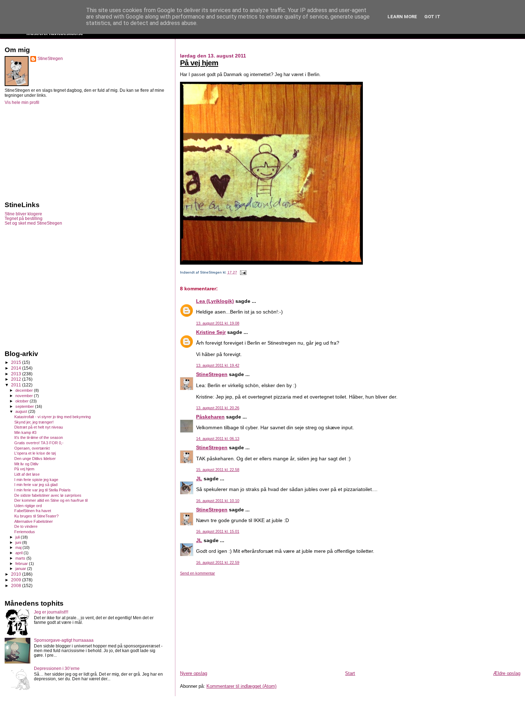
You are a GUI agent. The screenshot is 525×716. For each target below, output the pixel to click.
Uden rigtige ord (28, 506)
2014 (16, 368)
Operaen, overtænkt (32, 448)
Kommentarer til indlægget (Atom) (241, 686)
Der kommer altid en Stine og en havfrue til (51, 500)
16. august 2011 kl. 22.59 (217, 562)
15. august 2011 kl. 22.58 (217, 469)
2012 (16, 379)
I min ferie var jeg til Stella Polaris (42, 490)
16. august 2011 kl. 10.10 (217, 501)
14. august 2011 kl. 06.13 (217, 438)
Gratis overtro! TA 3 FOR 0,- (39, 443)
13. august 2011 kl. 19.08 (217, 323)
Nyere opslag (193, 673)
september (25, 406)
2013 (16, 373)
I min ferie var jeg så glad (36, 484)
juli (18, 537)
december (24, 390)
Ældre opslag (506, 673)
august (21, 411)
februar (22, 563)
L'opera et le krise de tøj (35, 453)
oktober (22, 401)
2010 (16, 574)
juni (18, 542)
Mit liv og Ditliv (26, 464)
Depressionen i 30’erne (57, 668)
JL (199, 478)
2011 (16, 384)
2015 (16, 362)
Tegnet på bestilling (23, 218)
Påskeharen (210, 417)
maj (18, 547)
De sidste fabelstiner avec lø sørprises (47, 495)
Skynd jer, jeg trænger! (34, 422)
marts (20, 558)
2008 (16, 585)
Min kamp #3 (25, 432)
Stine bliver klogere (23, 213)
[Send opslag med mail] (242, 272)
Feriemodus (24, 532)
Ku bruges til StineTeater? (36, 516)
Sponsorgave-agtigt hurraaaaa (64, 640)
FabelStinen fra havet (32, 511)
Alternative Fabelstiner (33, 521)
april (19, 553)
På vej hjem (199, 63)
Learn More (402, 16)
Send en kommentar (197, 573)
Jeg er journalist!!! (51, 612)
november (24, 396)
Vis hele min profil (22, 102)
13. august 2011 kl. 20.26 (217, 408)
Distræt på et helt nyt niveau (38, 427)
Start (350, 673)
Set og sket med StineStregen (33, 223)
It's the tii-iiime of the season (38, 437)
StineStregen (212, 374)
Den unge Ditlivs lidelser (35, 458)
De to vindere (26, 526)
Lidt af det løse (27, 474)
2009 (16, 579)
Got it (432, 16)
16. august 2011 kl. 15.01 (217, 531)
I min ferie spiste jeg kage (36, 479)
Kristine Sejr (211, 332)
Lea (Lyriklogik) (215, 301)
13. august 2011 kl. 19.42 (217, 365)
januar (21, 568)
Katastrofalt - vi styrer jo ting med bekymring (52, 417)
